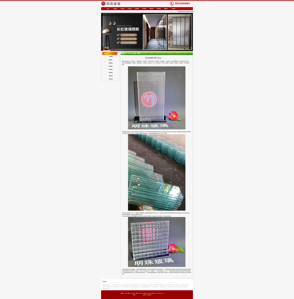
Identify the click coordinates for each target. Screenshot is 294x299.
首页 (108, 8)
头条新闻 (115, 8)
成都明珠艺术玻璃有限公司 (159, 284)
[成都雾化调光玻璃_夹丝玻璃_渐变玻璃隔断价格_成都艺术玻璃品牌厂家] (110, 5)
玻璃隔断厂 (177, 284)
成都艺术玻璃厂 (163, 286)
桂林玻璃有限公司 (155, 286)
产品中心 (129, 53)
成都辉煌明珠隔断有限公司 (173, 286)
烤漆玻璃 (151, 8)
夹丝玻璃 (122, 8)
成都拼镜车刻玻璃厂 (185, 284)
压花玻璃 (144, 8)
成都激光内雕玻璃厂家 (107, 286)
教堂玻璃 (159, 8)
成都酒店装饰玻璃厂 (106, 284)
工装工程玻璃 (150, 284)
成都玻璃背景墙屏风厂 (117, 286)
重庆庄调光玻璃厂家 (127, 286)
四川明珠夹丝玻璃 (143, 284)
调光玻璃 (129, 8)
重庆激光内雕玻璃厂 (184, 286)
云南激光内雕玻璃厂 (116, 284)
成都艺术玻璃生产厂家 (136, 286)
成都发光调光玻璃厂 (170, 284)
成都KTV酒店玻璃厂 (125, 284)
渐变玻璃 (137, 8)
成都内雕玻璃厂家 (106, 288)
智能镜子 (166, 8)
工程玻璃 (173, 8)
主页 (124, 53)
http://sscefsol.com (139, 294)
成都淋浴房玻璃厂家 (134, 284)
